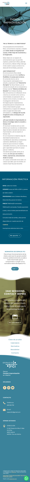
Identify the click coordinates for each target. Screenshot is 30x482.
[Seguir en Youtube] (12, 387)
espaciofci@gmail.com (13, 412)
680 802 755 (10, 405)
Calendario (15, 343)
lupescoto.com (13, 478)
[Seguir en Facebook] (4, 387)
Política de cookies (7, 476)
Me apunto (14, 235)
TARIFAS (5, 224)
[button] (26, 478)
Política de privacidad (14, 475)
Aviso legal (5, 475)
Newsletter (15, 349)
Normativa (15, 346)
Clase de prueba (15, 340)
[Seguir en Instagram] (8, 387)
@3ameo (14, 472)
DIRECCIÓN (11, 425)
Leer (14, 269)
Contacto (15, 353)
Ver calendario (14, 322)
